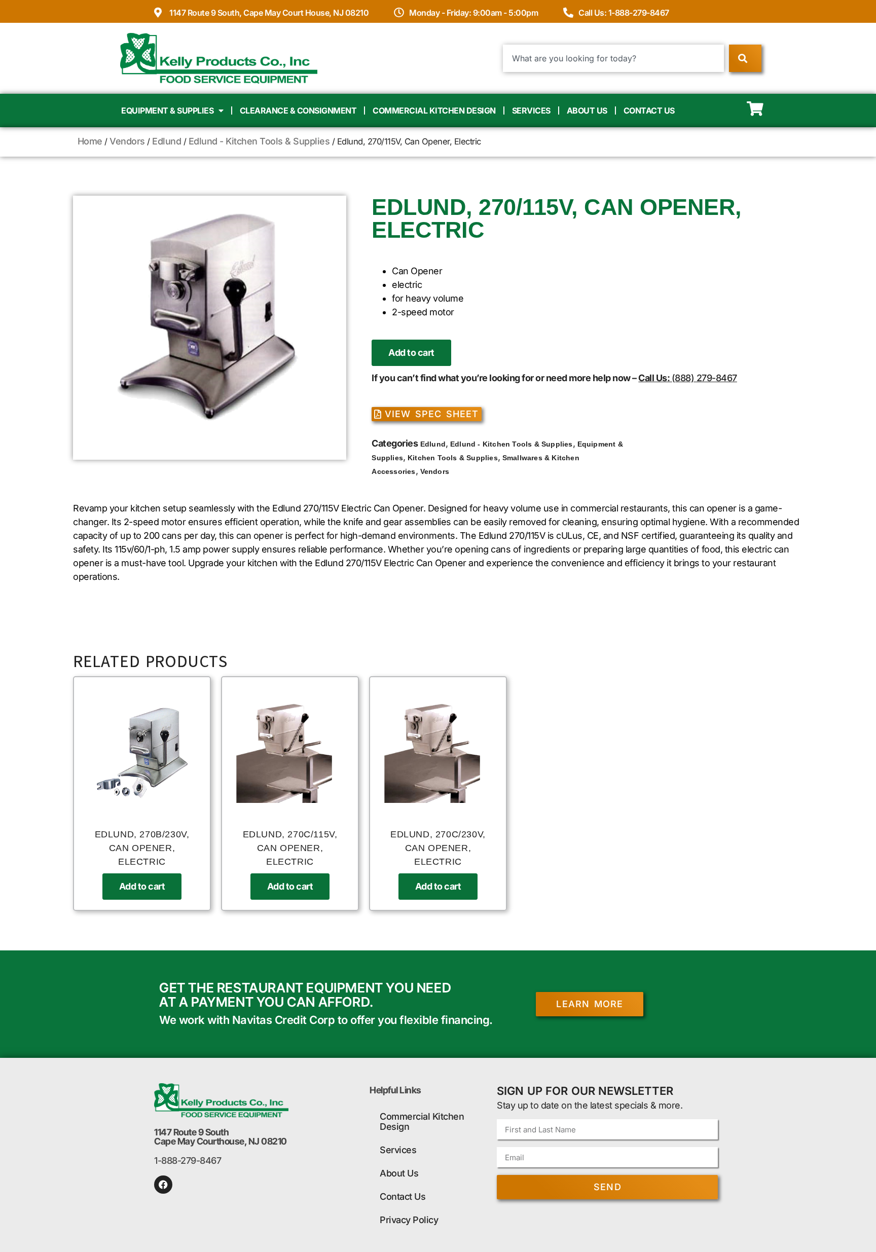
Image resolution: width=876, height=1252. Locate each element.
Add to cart (411, 352)
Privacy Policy (409, 1219)
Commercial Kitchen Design (434, 110)
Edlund (166, 141)
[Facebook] (163, 1184)
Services (531, 110)
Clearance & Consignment (298, 110)
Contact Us (649, 110)
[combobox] (613, 58)
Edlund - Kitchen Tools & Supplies (259, 141)
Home (90, 141)
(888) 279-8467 (704, 378)
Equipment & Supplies (167, 110)
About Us (587, 110)
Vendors (127, 141)
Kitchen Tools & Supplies (453, 458)
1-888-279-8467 (187, 1160)
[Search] (745, 58)
